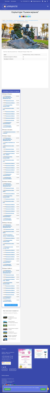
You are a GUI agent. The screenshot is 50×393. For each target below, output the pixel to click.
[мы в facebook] (47, 1)
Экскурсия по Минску (10, 102)
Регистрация (7, 1)
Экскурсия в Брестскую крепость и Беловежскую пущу (7, 97)
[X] (23, 16)
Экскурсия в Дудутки (10, 199)
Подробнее (37, 387)
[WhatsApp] (26, 16)
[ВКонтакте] (20, 16)
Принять (43, 389)
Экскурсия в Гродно (10, 100)
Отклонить (7, 389)
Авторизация (13, 1)
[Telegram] (30, 16)
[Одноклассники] (21, 16)
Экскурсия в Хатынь (10, 120)
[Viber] (25, 16)
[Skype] (28, 16)
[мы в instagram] (42, 1)
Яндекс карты (12, 369)
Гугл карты (5, 369)
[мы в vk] (45, 1)
